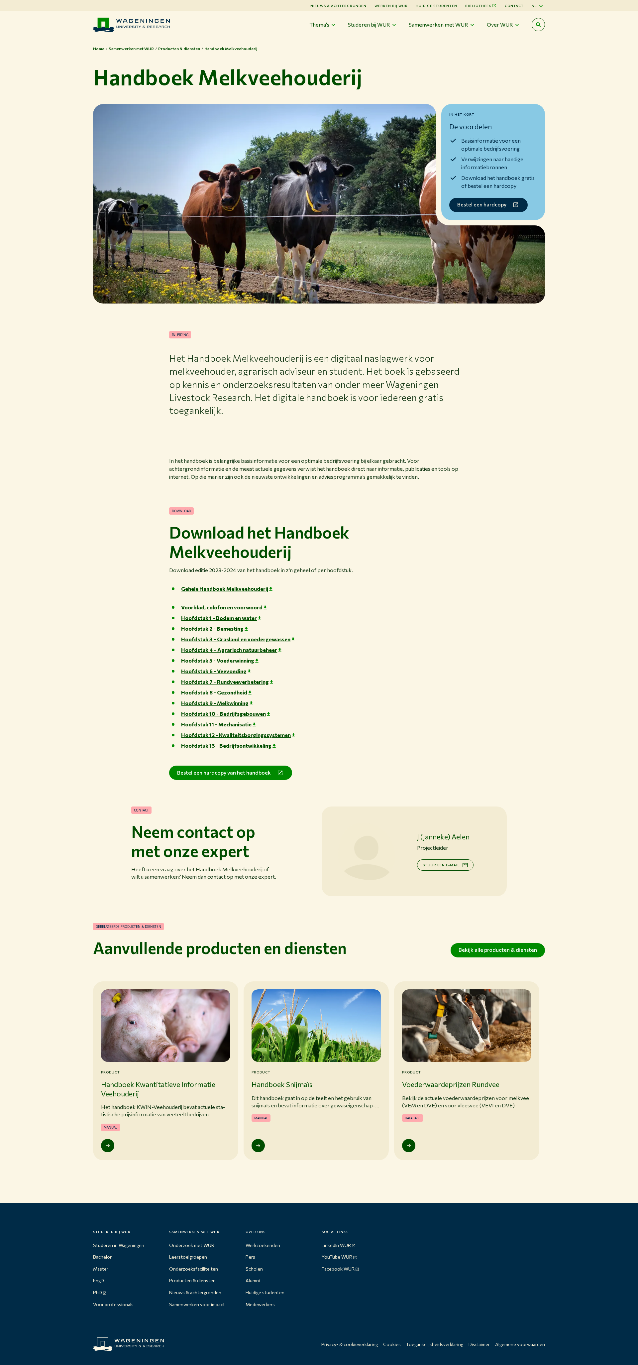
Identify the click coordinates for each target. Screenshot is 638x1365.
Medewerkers (260, 1304)
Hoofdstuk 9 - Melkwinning (215, 703)
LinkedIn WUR (336, 1245)
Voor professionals (113, 1304)
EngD (98, 1280)
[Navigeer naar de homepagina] (131, 24)
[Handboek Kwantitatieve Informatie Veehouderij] (107, 1145)
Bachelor (102, 1257)
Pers (250, 1257)
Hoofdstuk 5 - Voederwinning (217, 660)
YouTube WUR (337, 1257)
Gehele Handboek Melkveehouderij (224, 588)
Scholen (254, 1269)
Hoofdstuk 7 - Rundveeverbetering (225, 682)
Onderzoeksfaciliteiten (193, 1269)
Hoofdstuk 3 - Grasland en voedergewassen (235, 639)
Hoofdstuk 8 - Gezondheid (214, 692)
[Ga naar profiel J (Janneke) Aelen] (366, 851)
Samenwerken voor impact (197, 1304)
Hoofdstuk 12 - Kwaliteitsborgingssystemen (236, 735)
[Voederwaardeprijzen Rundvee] (408, 1145)
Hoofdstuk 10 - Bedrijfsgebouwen (223, 713)
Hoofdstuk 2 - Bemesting (212, 628)
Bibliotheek (478, 6)
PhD (97, 1292)
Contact (514, 6)
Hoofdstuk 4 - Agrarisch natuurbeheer (229, 650)
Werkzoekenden (263, 1245)
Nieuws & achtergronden (195, 1292)
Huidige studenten (436, 6)
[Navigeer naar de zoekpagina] (538, 24)
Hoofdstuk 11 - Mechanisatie (216, 724)
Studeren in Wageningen (118, 1245)
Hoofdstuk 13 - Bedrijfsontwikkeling (226, 745)
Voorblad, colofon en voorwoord (222, 607)
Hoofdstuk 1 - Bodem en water (219, 618)
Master (100, 1269)
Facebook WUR (338, 1269)
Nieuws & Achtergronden (338, 6)
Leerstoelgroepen (188, 1257)
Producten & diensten (192, 1280)
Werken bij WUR (391, 6)
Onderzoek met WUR (191, 1245)
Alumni (253, 1280)
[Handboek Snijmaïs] (258, 1145)
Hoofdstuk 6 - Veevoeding (214, 671)
